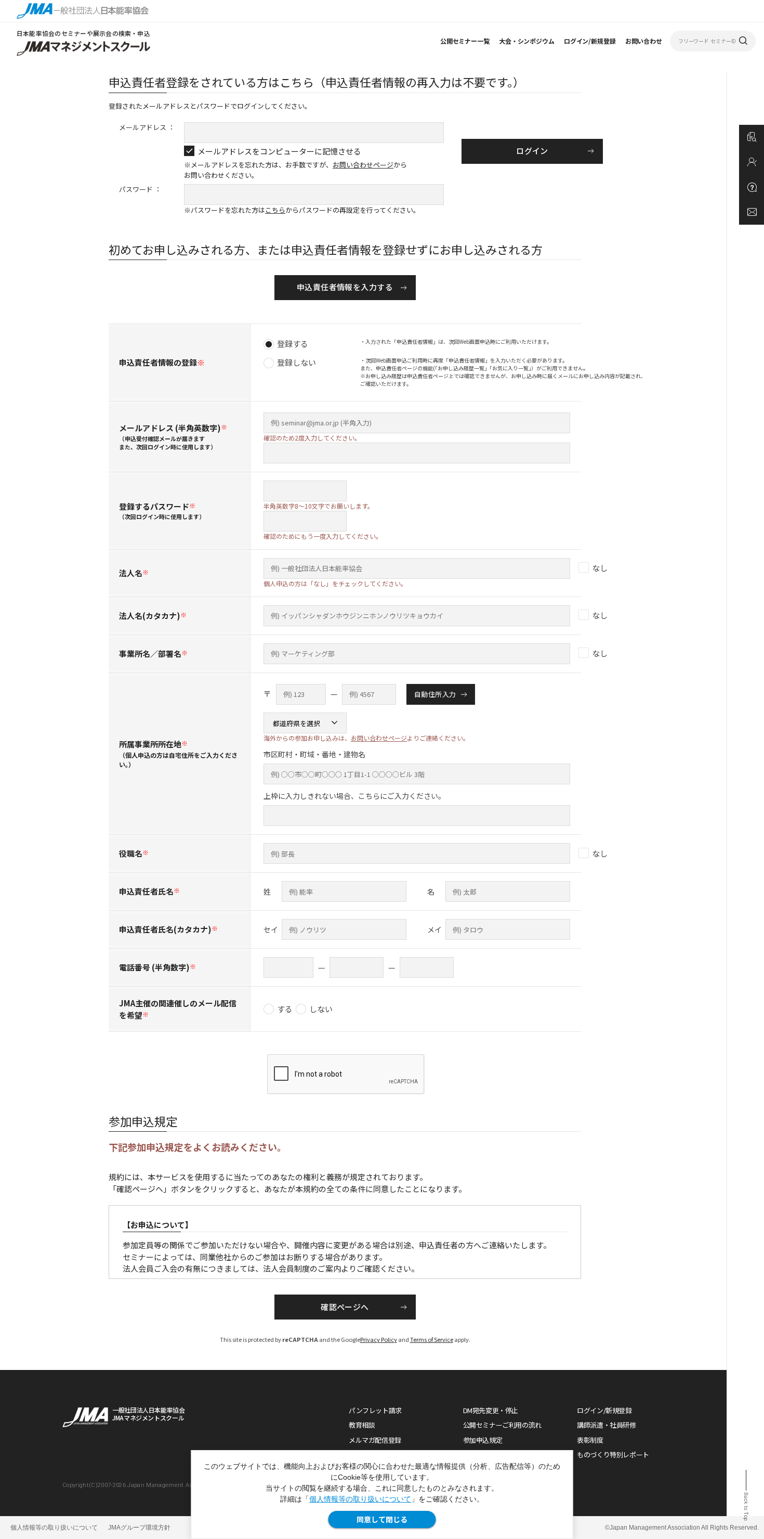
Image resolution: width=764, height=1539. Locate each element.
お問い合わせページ (363, 165)
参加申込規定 (483, 1440)
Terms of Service (431, 1339)
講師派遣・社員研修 (606, 1425)
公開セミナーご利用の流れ (502, 1425)
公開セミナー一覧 (465, 40)
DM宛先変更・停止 (491, 1410)
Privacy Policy (378, 1339)
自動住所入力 (435, 694)
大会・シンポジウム (527, 40)
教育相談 (362, 1425)
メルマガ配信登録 (375, 1440)
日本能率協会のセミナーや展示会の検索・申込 (83, 33)
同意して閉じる (382, 1519)
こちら (275, 210)
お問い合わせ (643, 40)
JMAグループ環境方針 (139, 1527)
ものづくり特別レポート (613, 1454)
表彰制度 (590, 1440)
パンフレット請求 (375, 1410)
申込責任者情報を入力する (345, 286)
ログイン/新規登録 (590, 40)
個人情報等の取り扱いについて (360, 1499)
